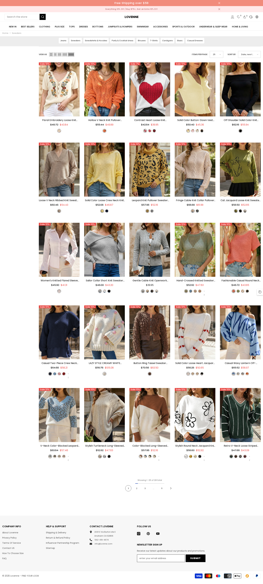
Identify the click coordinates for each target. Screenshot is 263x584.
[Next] (171, 488)
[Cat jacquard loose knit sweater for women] (240, 170)
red (64, 374)
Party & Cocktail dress (122, 40)
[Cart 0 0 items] (244, 16)
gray (100, 291)
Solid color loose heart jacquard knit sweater (195, 363)
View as (43, 54)
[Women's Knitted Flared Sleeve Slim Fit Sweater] (59, 250)
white (145, 131)
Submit (195, 558)
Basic (180, 40)
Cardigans (167, 40)
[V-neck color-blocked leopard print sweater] (59, 415)
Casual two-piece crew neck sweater (59, 363)
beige (59, 131)
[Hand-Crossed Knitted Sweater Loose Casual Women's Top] (195, 250)
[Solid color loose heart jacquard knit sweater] (195, 332)
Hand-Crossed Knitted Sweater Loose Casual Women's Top (195, 280)
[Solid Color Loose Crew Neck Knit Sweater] (104, 170)
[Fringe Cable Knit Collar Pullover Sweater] (195, 170)
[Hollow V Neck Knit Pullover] (104, 89)
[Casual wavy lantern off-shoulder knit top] (240, 332)
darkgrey (197, 211)
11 (161, 488)
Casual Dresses (195, 40)
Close (219, 3)
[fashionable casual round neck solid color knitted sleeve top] (240, 250)
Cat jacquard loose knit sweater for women (240, 200)
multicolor (200, 291)
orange (104, 131)
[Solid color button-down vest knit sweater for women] (195, 89)
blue (191, 291)
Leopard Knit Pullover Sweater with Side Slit (150, 200)
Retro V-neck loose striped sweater (240, 445)
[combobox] (22, 17)
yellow (188, 131)
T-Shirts (154, 40)
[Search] (25, 17)
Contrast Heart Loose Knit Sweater (149, 120)
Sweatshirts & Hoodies (96, 40)
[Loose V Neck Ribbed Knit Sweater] (59, 170)
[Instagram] (138, 533)
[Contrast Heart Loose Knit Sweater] (149, 89)
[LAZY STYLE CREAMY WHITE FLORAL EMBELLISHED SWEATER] (104, 332)
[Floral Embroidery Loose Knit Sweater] (59, 89)
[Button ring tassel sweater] (149, 332)
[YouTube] (157, 533)
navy (107, 211)
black (154, 131)
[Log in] (232, 16)
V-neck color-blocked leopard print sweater (59, 445)
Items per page (199, 54)
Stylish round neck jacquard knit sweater (195, 445)
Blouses (142, 40)
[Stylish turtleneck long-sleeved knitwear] (104, 415)
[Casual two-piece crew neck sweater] (59, 332)
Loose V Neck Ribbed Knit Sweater (59, 200)
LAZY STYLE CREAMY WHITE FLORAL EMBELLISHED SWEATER (104, 363)
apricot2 (197, 374)
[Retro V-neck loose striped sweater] (240, 415)
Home (5, 33)
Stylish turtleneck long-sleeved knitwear (104, 445)
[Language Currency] (256, 16)
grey (152, 211)
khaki (59, 211)
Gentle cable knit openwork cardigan (150, 280)
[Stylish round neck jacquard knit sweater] (195, 415)
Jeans (63, 40)
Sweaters (16, 33)
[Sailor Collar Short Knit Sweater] (104, 250)
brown (141, 456)
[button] (51, 54)
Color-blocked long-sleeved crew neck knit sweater (149, 445)
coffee (150, 374)
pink (150, 131)
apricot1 (193, 374)
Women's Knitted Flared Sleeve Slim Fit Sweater (59, 280)
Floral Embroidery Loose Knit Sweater (59, 120)
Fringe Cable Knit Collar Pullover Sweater (195, 200)
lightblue (55, 374)
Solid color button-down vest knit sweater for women (195, 120)
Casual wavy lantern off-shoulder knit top (240, 363)
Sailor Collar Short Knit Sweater (104, 280)
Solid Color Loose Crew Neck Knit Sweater (104, 200)
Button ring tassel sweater (149, 363)
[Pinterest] (148, 533)
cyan (186, 291)
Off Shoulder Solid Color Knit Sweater (240, 120)
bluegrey (145, 456)
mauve (233, 291)
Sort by (232, 54)
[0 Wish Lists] (238, 16)
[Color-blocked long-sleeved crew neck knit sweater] (149, 415)
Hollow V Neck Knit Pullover (104, 120)
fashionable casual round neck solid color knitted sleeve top (240, 280)
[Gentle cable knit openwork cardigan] (149, 250)
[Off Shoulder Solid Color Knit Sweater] (240, 89)
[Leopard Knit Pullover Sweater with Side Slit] (149, 170)
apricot (193, 211)
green (236, 211)
